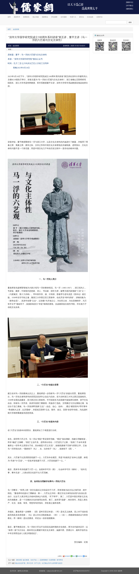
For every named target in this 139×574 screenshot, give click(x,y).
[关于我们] (129, 5)
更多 (86, 556)
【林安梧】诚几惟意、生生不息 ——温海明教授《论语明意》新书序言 (39, 560)
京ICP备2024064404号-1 (81, 571)
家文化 (81, 17)
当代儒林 (64, 17)
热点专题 (36, 17)
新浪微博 (67, 556)
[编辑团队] (129, 9)
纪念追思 (90, 17)
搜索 (130, 22)
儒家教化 (45, 17)
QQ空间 (80, 556)
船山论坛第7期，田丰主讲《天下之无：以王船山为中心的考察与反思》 (39, 563)
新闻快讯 (26, 17)
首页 (9, 17)
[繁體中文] (129, 2)
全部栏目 (99, 17)
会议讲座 (16, 29)
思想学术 (17, 17)
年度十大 (73, 17)
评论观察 (54, 17)
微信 (73, 556)
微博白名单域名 (23, 571)
